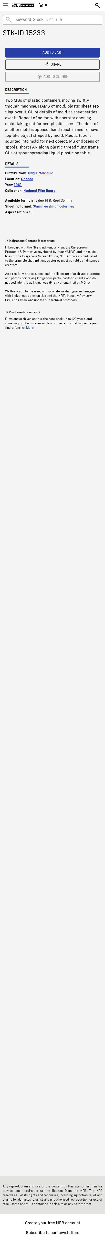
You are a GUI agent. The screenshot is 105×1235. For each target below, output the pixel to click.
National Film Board (39, 191)
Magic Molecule (40, 173)
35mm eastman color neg (53, 207)
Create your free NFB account (52, 1223)
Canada (27, 179)
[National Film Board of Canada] (23, 5)
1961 (18, 185)
